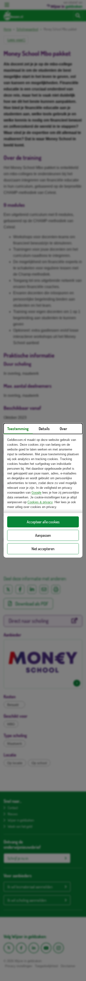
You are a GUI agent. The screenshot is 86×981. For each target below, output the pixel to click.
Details (44, 428)
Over (63, 428)
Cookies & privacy (40, 502)
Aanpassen (43, 535)
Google (36, 492)
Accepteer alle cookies (43, 521)
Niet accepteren (43, 548)
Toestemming (18, 428)
